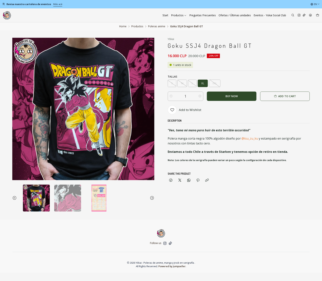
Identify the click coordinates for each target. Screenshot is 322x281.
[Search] (293, 15)
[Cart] (317, 15)
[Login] (310, 15)
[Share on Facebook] (171, 180)
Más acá (57, 4)
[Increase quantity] (200, 96)
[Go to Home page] (7, 15)
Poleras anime (156, 26)
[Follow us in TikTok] (304, 15)
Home (123, 26)
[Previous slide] (15, 198)
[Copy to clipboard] (207, 180)
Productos (137, 26)
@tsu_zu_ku (250, 138)
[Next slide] (151, 198)
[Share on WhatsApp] (189, 180)
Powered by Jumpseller (172, 266)
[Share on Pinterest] (198, 180)
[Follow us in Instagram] (299, 15)
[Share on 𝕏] (180, 180)
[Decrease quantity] (171, 96)
